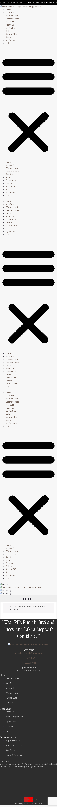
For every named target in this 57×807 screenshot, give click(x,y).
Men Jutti (10, 13)
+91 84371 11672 (28, 658)
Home (9, 10)
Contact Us (11, 28)
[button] (28, 104)
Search (9, 37)
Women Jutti (12, 16)
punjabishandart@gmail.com (28, 653)
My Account (11, 40)
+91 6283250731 (28, 663)
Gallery (9, 31)
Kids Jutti (10, 22)
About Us (10, 25)
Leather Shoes (12, 19)
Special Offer (11, 34)
